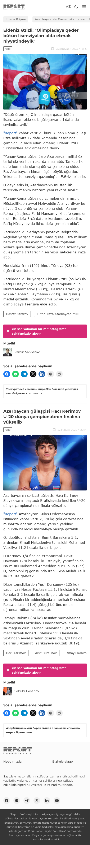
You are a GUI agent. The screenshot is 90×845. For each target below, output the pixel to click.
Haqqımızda (12, 761)
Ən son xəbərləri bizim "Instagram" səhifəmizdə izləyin (39, 331)
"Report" (10, 133)
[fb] (6, 374)
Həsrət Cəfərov (17, 314)
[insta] (16, 800)
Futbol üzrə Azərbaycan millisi (59, 314)
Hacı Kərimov (16, 653)
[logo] (14, 6)
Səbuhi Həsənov (26, 691)
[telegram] (24, 374)
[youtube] (57, 800)
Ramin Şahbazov (27, 352)
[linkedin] (42, 374)
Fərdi (7, 49)
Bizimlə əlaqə (62, 761)
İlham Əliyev (16, 19)
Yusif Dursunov (46, 653)
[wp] (15, 374)
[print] (50, 374)
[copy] (59, 374)
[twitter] (33, 374)
